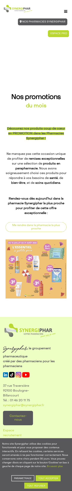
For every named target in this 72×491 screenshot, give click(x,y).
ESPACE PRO (58, 33)
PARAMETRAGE (23, 478)
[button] (65, 11)
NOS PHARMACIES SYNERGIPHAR (43, 22)
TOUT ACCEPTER (48, 478)
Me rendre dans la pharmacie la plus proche (36, 227)
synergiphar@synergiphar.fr (23, 405)
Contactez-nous (18, 418)
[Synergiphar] (18, 9)
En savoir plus (55, 466)
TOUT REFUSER (36, 485)
